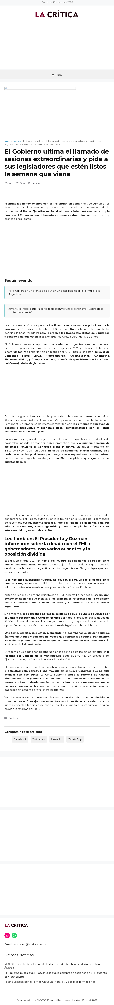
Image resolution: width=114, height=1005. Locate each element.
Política (13, 718)
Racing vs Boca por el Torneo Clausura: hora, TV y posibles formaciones (49, 981)
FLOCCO (41, 1000)
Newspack (68, 1000)
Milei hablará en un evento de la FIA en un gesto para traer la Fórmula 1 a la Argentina (54, 292)
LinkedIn (56, 739)
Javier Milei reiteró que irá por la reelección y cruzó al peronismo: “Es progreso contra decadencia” (56, 310)
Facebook (20, 739)
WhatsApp (75, 739)
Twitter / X (38, 739)
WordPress (82, 1000)
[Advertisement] (57, 48)
